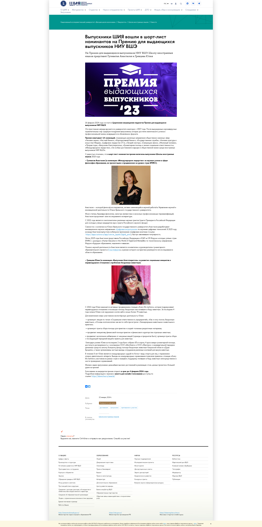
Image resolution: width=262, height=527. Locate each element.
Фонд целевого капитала (67, 483)
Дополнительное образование (107, 483)
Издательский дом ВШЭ (180, 462)
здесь (164, 523)
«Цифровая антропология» (126, 229)
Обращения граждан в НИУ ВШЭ (69, 479)
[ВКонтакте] (86, 386)
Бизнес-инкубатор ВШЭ (104, 489)
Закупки (61, 476)
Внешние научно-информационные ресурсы (149, 483)
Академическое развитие (142, 476)
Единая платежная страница (68, 502)
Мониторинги (139, 466)
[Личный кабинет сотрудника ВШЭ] (175, 3)
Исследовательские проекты (144, 462)
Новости (153, 22)
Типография (176, 469)
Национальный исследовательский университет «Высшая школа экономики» (88, 22)
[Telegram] (89, 386)
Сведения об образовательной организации (73, 495)
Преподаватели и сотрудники (69, 469)
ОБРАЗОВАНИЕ (102, 455)
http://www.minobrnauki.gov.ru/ (69, 513)
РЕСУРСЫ (176, 455)
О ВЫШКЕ (62, 455)
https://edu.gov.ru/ (115, 513)
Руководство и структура (67, 462)
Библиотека (176, 459)
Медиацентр (176, 472)
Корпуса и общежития (66, 472)
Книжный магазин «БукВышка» (182, 466)
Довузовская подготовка (105, 462)
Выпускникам (66, 12)
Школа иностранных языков (138, 22)
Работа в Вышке (64, 505)
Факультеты (122, 22)
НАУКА (137, 455)
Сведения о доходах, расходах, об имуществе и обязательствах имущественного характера (75, 490)
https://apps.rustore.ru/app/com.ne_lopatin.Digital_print (108, 234)
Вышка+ (99, 472)
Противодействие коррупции (68, 486)
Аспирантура (101, 479)
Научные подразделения (142, 459)
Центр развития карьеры (105, 486)
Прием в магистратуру (104, 476)
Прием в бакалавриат (104, 469)
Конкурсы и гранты (140, 479)
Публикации (176, 479)
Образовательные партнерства (107, 493)
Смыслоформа (114, 249)
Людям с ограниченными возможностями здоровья (76, 498)
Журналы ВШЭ (177, 476)
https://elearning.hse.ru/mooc (170, 513)
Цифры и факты (64, 459)
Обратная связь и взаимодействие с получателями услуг (113, 497)
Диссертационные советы (143, 469)
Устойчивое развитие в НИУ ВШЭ (70, 466)
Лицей (99, 459)
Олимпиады (100, 466)
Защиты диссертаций (141, 472)
